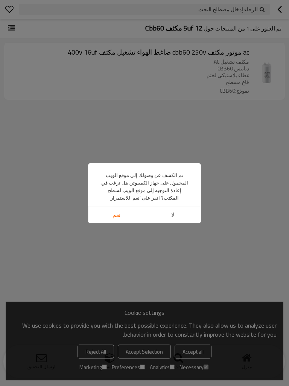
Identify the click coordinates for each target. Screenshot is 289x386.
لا (173, 215)
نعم (116, 215)
